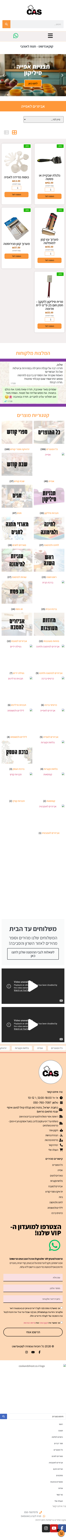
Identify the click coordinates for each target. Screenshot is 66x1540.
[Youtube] (33, 1352)
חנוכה (60, 1430)
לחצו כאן (33, 83)
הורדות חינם (58, 1469)
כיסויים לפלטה (57, 1437)
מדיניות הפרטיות (29, 1322)
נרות (61, 1197)
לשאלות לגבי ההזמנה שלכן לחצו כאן (33, 954)
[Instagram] (26, 1352)
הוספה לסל (49, 196)
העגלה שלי (58, 1501)
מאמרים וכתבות (56, 1481)
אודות (60, 1488)
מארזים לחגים (56, 1175)
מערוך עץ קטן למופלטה (49, 241)
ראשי (61, 1424)
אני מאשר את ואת (42, 1322)
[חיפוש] (6, 24)
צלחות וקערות (22, 1048)
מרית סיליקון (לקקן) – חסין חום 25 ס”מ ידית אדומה (49, 305)
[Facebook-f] (39, 1352)
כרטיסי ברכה (57, 1213)
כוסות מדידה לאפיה (16, 177)
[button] (62, 75)
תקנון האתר (44, 1322)
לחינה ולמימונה (56, 1202)
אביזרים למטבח (55, 1186)
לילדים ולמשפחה (55, 1207)
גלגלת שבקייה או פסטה (49, 177)
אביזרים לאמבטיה (56, 1462)
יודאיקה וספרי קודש (54, 1191)
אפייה (40, 1048)
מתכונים (59, 1475)
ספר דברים (58, 1443)
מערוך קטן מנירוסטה (16, 244)
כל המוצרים (57, 1048)
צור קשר (59, 1494)
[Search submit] (3, 1416)
